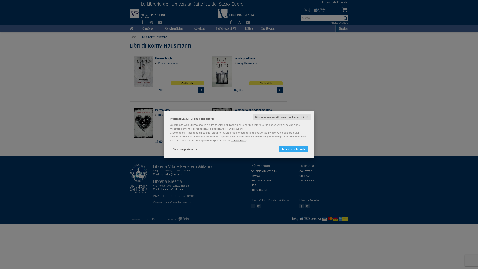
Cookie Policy (238, 140)
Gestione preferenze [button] (185, 149)
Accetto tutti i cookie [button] (293, 149)
